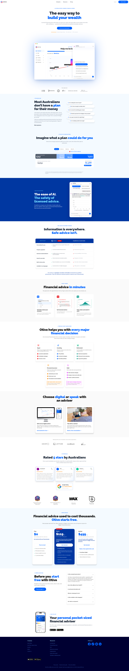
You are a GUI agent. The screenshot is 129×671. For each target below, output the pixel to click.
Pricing (71, 1)
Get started (64, 545)
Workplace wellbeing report (55, 655)
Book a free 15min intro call (87, 548)
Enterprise (58, 1)
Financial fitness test (53, 645)
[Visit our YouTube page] (96, 644)
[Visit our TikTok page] (93, 644)
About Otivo (29, 643)
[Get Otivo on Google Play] (60, 630)
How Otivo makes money (32, 645)
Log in (115, 1)
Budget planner (53, 651)
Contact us (29, 651)
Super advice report (53, 653)
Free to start (42, 545)
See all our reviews (65, 488)
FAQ (51, 647)
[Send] (90, 213)
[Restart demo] (90, 183)
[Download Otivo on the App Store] (53, 630)
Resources (65, 1)
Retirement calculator (54, 649)
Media (28, 649)
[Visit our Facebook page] (89, 644)
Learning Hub (52, 643)
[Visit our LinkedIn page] (100, 644)
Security (28, 647)
